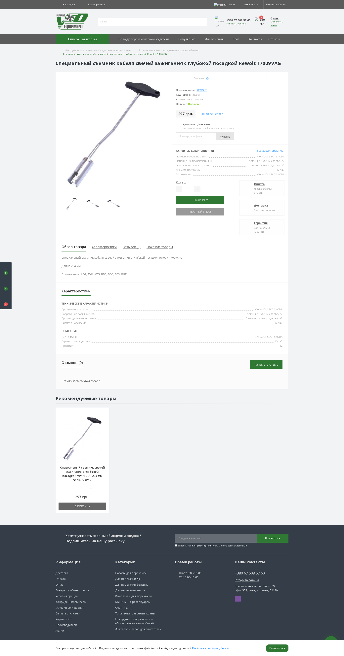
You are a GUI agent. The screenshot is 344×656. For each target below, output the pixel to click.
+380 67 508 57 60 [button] (250, 573)
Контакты (255, 39)
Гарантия (261, 223)
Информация (214, 39)
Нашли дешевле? (211, 114)
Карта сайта (64, 619)
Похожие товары (160, 247)
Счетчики (122, 607)
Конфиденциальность (205, 545)
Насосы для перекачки (131, 573)
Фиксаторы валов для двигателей (138, 629)
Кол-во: (181, 182)
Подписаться (272, 538)
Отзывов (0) (132, 247)
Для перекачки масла (130, 590)
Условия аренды (67, 596)
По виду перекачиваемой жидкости (143, 39)
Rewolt (201, 90)
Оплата (259, 184)
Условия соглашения (70, 607)
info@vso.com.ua (247, 580)
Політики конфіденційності (210, 648)
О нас (59, 584)
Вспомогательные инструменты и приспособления (169, 50)
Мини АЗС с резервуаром (132, 602)
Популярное (187, 39)
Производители (66, 625)
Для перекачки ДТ (127, 579)
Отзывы (274, 39)
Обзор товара (74, 246)
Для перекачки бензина (131, 584)
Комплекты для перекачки (133, 596)
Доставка (261, 205)
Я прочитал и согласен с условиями (212, 545)
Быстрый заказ (188, 211)
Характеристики (104, 247)
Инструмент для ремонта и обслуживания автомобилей (98, 50)
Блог (236, 39)
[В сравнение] (104, 418)
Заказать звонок (236, 23)
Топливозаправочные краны (135, 613)
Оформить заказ (277, 23)
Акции (60, 631)
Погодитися (277, 648)
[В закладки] (105, 412)
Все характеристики (270, 150)
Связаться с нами (68, 613)
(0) (207, 78)
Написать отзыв (266, 364)
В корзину (188, 200)
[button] (68, 4)
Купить (225, 136)
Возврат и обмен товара (72, 590)
